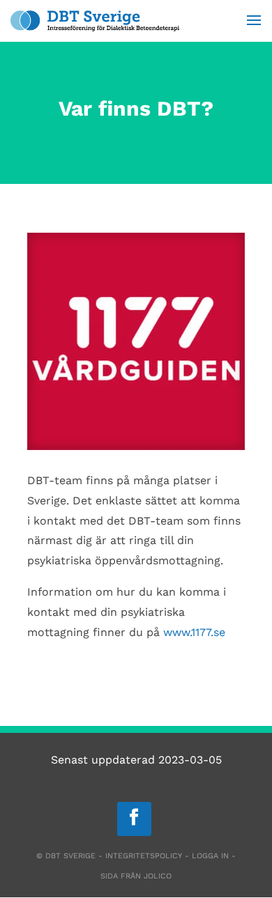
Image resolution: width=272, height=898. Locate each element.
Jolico (158, 876)
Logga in (210, 855)
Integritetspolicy (143, 855)
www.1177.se (194, 632)
